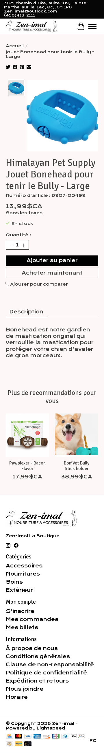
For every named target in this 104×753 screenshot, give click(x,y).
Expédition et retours (37, 681)
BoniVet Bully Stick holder (76, 465)
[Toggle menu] (92, 26)
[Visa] (28, 736)
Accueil (15, 45)
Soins (14, 582)
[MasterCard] (19, 736)
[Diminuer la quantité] (11, 245)
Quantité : (18, 235)
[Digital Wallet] (78, 736)
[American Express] (37, 736)
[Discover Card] (46, 736)
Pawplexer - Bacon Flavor (27, 465)
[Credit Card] (9, 736)
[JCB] (56, 736)
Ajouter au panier (52, 260)
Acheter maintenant (52, 273)
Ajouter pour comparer (39, 284)
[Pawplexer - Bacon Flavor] (27, 435)
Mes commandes (32, 619)
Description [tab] (26, 312)
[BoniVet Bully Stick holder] (76, 435)
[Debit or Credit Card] (28, 744)
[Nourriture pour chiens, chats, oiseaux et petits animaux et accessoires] (31, 26)
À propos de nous (32, 648)
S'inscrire (20, 611)
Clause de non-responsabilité (50, 664)
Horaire (17, 697)
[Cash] (9, 744)
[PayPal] (19, 744)
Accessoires (24, 566)
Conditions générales (38, 656)
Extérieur (19, 590)
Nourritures (23, 574)
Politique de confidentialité (46, 673)
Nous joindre (24, 689)
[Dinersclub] (65, 736)
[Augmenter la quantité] (23, 245)
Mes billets (22, 627)
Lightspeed (51, 728)
